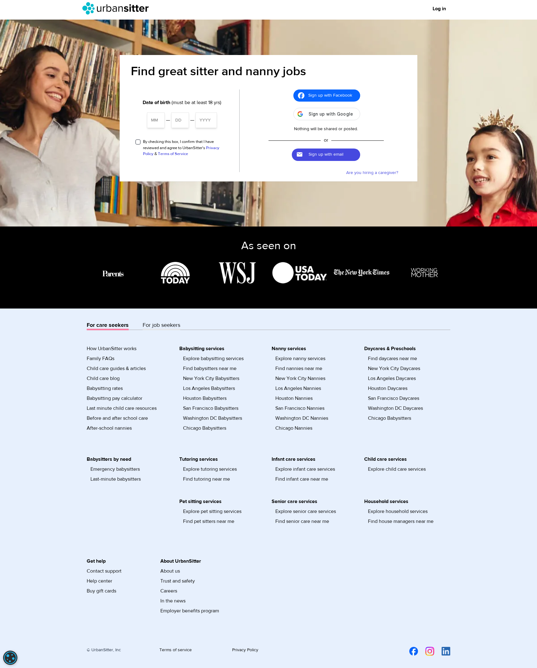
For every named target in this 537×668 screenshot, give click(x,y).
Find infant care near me (301, 479)
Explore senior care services (305, 511)
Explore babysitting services (213, 358)
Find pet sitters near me (208, 521)
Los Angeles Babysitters (209, 388)
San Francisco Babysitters (210, 408)
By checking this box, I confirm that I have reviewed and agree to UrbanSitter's (181, 147)
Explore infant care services (305, 469)
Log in (439, 9)
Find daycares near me (392, 358)
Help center (99, 581)
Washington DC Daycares (395, 408)
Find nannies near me (298, 368)
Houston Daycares (387, 388)
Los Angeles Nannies (298, 388)
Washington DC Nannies (301, 418)
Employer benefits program (189, 611)
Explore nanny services (300, 358)
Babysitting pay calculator (114, 398)
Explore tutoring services (210, 469)
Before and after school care (117, 418)
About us (170, 571)
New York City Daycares (394, 368)
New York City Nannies (300, 378)
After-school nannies (109, 428)
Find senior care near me (302, 521)
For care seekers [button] (108, 325)
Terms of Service (173, 153)
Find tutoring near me (206, 479)
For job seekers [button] (161, 325)
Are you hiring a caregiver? (372, 173)
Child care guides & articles (116, 368)
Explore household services (398, 511)
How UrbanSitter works (111, 348)
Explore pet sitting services (212, 511)
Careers (168, 591)
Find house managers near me (401, 521)
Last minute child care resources (122, 408)
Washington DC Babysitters (212, 418)
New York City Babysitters (211, 378)
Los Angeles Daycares (392, 378)
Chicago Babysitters (204, 428)
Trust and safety (177, 581)
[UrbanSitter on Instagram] (426, 651)
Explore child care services (397, 469)
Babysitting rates (105, 388)
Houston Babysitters (205, 398)
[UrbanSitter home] (117, 8)
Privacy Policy (245, 650)
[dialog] (10, 658)
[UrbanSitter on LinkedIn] (442, 651)
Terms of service (175, 650)
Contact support (104, 571)
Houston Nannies (294, 398)
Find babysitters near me (209, 368)
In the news (173, 601)
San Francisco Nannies (299, 408)
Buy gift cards (101, 591)
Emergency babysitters (115, 469)
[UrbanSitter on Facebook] (410, 651)
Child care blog (103, 378)
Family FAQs (100, 358)
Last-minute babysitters (115, 479)
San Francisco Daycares (393, 398)
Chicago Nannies (293, 428)
